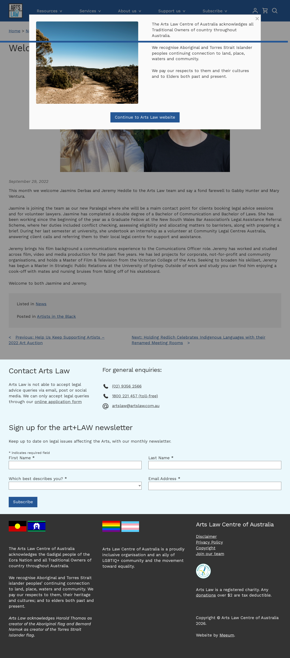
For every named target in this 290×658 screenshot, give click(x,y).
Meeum (227, 635)
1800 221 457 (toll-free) (135, 396)
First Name (22, 457)
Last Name (160, 457)
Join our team (210, 553)
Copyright (205, 548)
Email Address (164, 478)
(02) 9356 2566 (127, 386)
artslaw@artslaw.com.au (135, 405)
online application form (58, 401)
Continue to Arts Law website (145, 117)
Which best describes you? (38, 478)
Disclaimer (206, 536)
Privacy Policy (209, 542)
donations (206, 595)
